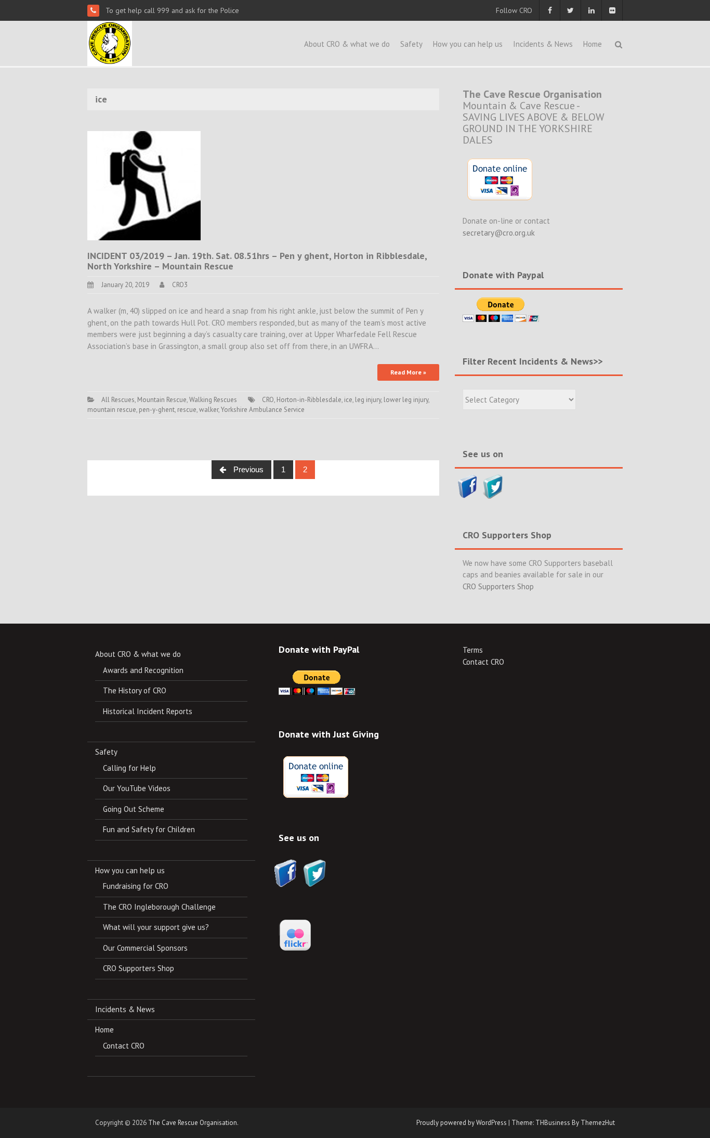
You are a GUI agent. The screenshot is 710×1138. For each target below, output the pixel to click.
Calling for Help (129, 768)
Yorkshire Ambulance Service (263, 409)
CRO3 (180, 284)
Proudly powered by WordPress (461, 1122)
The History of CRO (134, 690)
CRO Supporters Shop (498, 586)
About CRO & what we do (347, 44)
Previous (247, 469)
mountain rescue (111, 409)
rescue (186, 409)
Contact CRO (123, 1046)
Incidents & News (543, 44)
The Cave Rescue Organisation (192, 1122)
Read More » (408, 372)
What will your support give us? (156, 927)
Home (592, 44)
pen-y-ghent (157, 409)
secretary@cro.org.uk (499, 233)
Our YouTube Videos (136, 788)
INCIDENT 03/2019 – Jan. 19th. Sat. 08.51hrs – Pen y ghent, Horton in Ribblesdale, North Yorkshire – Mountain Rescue (257, 261)
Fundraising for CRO (135, 886)
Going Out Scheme (133, 809)
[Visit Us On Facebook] (467, 485)
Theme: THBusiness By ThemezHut (563, 1122)
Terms (473, 650)
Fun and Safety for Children (149, 829)
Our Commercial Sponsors (145, 948)
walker (208, 409)
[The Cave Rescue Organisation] (109, 42)
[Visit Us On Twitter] (493, 485)
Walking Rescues (213, 399)
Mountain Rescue (162, 399)
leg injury (368, 399)
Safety (411, 44)
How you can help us (468, 44)
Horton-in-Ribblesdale (309, 399)
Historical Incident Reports (147, 711)
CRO (268, 399)
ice (348, 399)
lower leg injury (406, 399)
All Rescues (118, 399)
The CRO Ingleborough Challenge (159, 907)
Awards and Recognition (143, 670)
